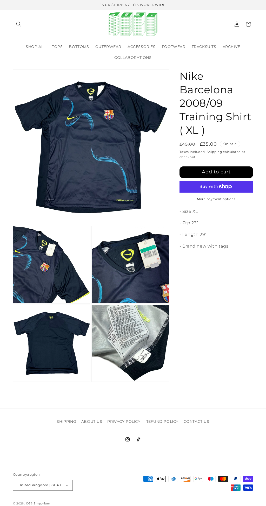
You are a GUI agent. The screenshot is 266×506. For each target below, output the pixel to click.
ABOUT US (91, 421)
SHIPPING (66, 421)
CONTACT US (196, 421)
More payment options (216, 199)
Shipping (214, 152)
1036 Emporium (38, 503)
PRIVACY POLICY (123, 421)
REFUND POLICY (161, 421)
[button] (18, 24)
